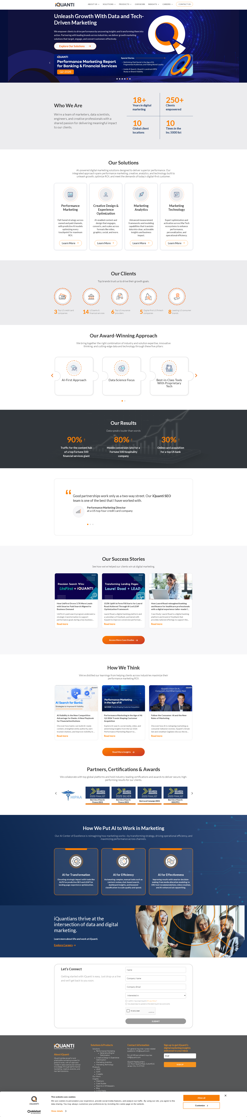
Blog (98, 1088)
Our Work (96, 1076)
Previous (49, 65)
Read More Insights (121, 752)
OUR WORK (140, 4)
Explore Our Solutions (72, 46)
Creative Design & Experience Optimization (107, 1058)
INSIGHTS (152, 4)
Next (197, 65)
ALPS (98, 1071)
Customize (200, 1105)
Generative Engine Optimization (107, 1054)
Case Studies (101, 1083)
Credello (99, 1074)
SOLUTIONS (108, 4)
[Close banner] (225, 1095)
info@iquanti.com (142, 1051)
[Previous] (51, 376)
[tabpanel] (123, 65)
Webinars (100, 1081)
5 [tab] (127, 79)
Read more (62, 624)
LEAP (98, 1069)
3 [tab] (122, 79)
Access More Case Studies (121, 640)
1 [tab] (117, 79)
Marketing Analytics (104, 1062)
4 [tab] (124, 79)
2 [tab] (119, 79)
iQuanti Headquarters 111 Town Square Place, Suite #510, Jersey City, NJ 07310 (141, 1064)
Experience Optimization (105, 209)
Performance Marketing (105, 1051)
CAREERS (166, 4)
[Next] (195, 376)
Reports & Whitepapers (105, 1086)
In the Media (101, 1091)
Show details (57, 1111)
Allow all (201, 1098)
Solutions (96, 1049)
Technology (176, 207)
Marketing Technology (104, 1064)
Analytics (141, 207)
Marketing (70, 207)
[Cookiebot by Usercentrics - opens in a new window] (34, 1112)
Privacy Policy (151, 1001)
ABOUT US (92, 4)
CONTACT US (185, 4)
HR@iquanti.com (133, 1057)
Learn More (68, 243)
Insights (95, 1079)
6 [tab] (130, 79)
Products (96, 1067)
